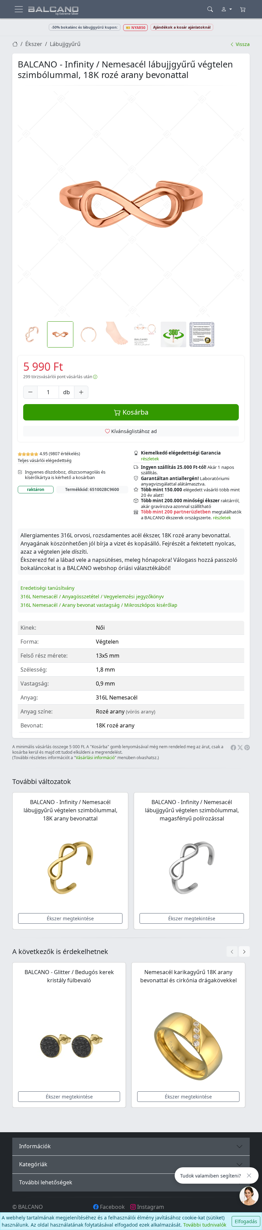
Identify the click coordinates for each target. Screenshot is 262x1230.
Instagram (150, 1207)
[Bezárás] (249, 1175)
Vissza (242, 44)
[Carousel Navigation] (238, 951)
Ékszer (33, 44)
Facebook (112, 1207)
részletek (150, 459)
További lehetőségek (45, 1182)
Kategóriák (33, 1164)
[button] (131, 204)
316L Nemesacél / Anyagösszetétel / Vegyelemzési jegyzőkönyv (92, 596)
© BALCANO (27, 1207)
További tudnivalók (204, 1224)
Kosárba (134, 412)
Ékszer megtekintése (70, 918)
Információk (35, 1146)
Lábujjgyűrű (65, 44)
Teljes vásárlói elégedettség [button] (45, 460)
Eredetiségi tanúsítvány (47, 588)
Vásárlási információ (95, 757)
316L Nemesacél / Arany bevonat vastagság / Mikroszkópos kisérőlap (98, 605)
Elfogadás (246, 1221)
